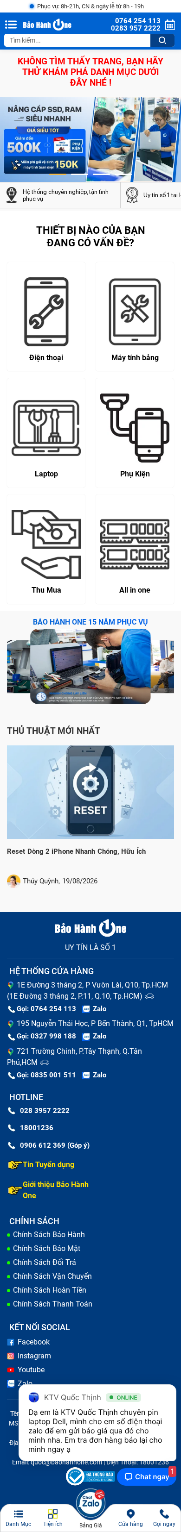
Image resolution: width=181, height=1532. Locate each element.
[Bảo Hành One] (48, 25)
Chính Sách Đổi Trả (44, 1262)
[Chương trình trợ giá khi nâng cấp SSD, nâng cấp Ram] (90, 139)
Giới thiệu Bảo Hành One (56, 1190)
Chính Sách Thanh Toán (52, 1304)
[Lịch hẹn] (170, 24)
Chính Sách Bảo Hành (49, 1234)
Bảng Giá (90, 1525)
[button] (57, 174)
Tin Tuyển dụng (48, 1164)
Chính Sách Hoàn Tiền (49, 1290)
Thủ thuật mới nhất (53, 730)
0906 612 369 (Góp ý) (55, 1145)
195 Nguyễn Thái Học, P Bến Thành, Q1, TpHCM (95, 1023)
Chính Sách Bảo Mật (46, 1248)
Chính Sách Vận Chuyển (52, 1276)
